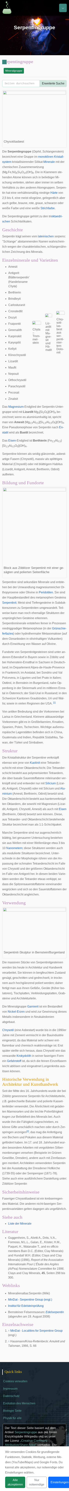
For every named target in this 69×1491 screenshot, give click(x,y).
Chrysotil (8, 1030)
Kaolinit (35, 762)
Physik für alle (12, 1418)
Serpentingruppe (26, 1432)
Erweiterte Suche (53, 83)
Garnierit (32, 1006)
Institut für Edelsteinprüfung (26, 1305)
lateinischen (46, 236)
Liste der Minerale (19, 1223)
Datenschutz (11, 1396)
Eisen (12, 440)
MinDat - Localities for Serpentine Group (36, 1330)
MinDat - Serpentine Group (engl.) (30, 1299)
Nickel (12, 1011)
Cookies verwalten (15, 1381)
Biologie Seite (12, 1410)
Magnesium (16, 406)
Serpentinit (9, 602)
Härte (54, 192)
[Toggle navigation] (63, 8)
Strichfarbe (47, 208)
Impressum (10, 1388)
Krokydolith (24, 1055)
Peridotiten (46, 592)
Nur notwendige (36, 1482)
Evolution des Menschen (19, 1403)
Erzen (21, 1011)
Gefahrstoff (14, 1061)
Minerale (49, 161)
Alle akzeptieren (15, 1482)
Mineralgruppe (13, 70)
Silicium (50, 783)
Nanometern (14, 848)
